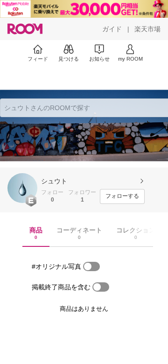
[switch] (91, 266)
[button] (22, 188)
